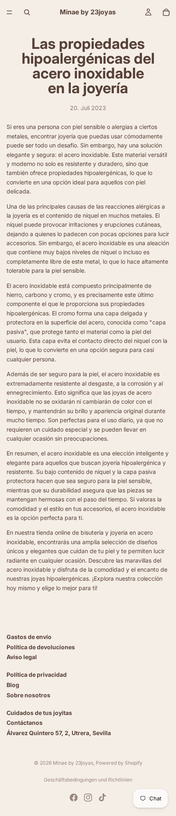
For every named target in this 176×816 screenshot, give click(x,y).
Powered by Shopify (119, 763)
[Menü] (9, 12)
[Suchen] (27, 12)
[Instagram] (88, 797)
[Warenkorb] (166, 12)
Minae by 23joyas (73, 763)
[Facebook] (74, 797)
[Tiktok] (102, 797)
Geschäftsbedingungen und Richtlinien (88, 780)
